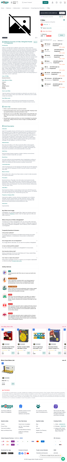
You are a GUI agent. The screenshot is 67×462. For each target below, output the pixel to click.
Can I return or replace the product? (10, 257)
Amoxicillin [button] (49, 28)
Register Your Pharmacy (41, 430)
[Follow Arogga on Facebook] (22, 453)
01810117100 (63, 426)
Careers (3, 424)
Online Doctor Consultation (24, 424)
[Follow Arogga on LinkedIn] (20, 453)
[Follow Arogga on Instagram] (25, 453)
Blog (37, 424)
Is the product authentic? (8, 232)
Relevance (60, 40)
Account (38, 428)
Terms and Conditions (5, 428)
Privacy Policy (4, 426)
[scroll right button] (64, 342)
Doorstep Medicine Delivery (25, 429)
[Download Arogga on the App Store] (10, 453)
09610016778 (62, 424)
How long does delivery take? (9, 251)
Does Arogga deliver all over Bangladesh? (12, 240)
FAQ (37, 426)
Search (45, 2)
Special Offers (39, 432)
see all (64, 326)
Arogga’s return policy (17, 260)
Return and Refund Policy (6, 430)
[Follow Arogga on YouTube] (28, 453)
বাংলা (36, 42)
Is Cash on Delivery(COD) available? (10, 245)
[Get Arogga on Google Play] (4, 453)
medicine (12, 213)
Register (62, 12)
